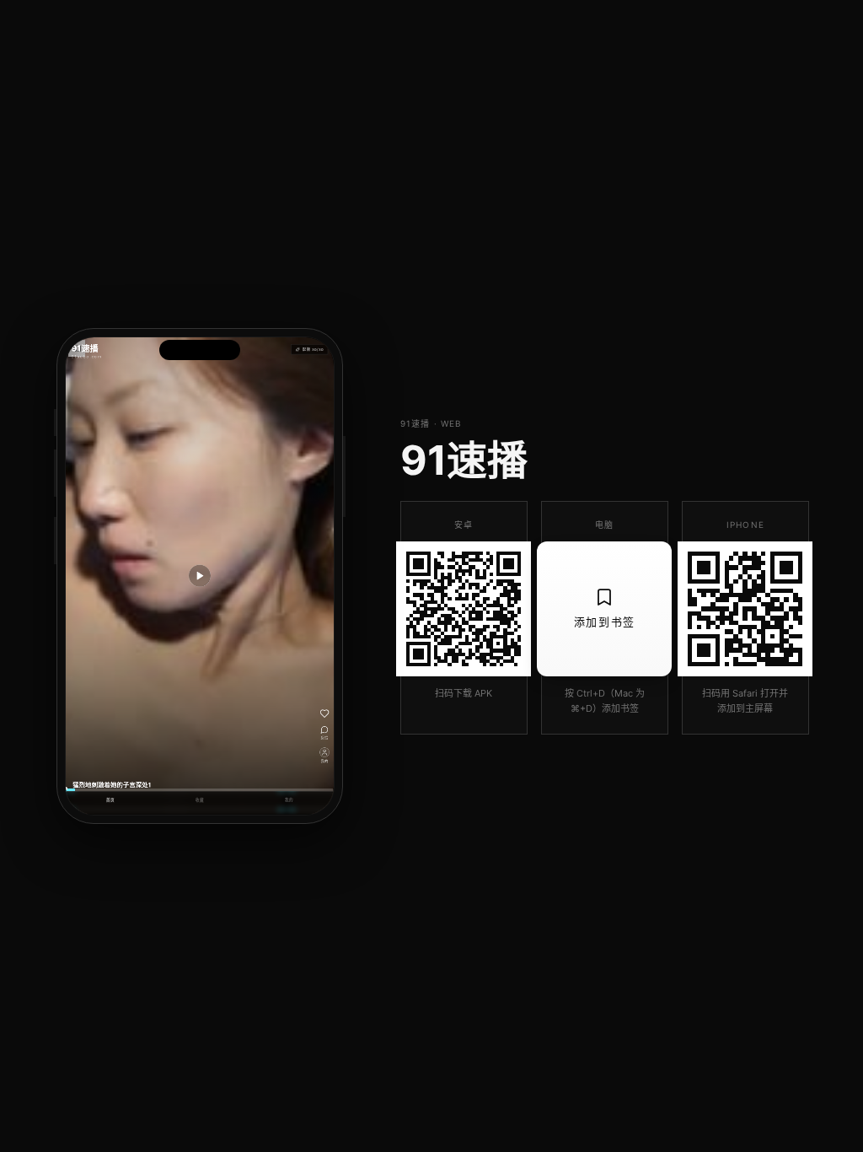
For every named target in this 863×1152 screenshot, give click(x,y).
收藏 (200, 800)
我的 (289, 800)
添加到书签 (604, 621)
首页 (110, 800)
